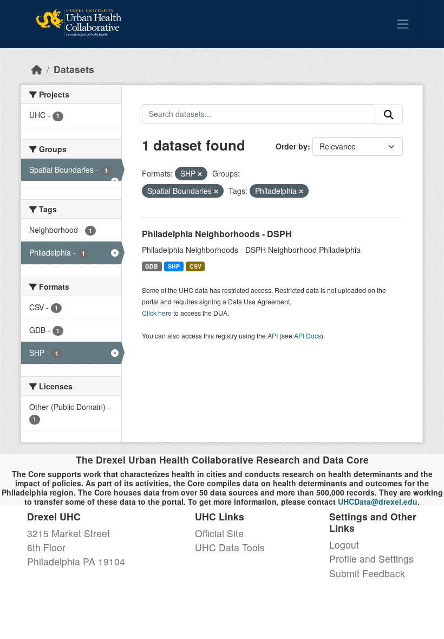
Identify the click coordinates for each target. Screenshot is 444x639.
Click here (157, 312)
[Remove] (200, 173)
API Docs (307, 335)
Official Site (219, 533)
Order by (292, 146)
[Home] (36, 69)
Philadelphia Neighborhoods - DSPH (217, 233)
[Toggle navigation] (402, 24)
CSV (195, 266)
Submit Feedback (367, 573)
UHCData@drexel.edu (377, 501)
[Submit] (389, 114)
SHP (174, 266)
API (272, 335)
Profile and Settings (371, 558)
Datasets (74, 69)
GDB (151, 266)
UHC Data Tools (230, 547)
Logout (344, 544)
